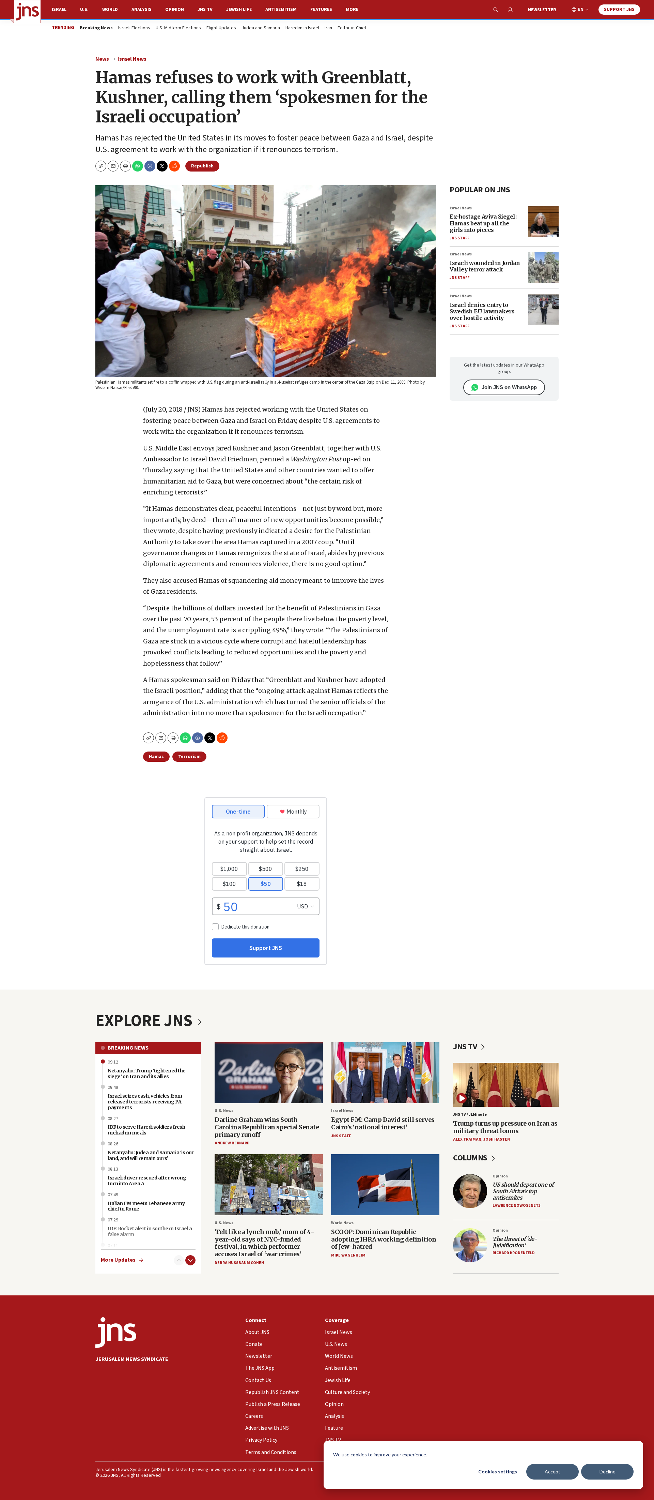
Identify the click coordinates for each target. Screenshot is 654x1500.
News (102, 59)
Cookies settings (497, 1471)
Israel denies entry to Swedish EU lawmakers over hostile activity (482, 311)
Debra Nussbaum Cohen (239, 1263)
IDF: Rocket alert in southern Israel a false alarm (150, 1231)
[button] (125, 166)
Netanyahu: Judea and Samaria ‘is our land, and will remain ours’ (151, 1155)
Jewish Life (239, 9)
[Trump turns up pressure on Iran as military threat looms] (506, 1085)
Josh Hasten (496, 1139)
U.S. (84, 9)
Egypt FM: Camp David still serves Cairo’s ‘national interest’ (383, 1123)
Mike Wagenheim (348, 1255)
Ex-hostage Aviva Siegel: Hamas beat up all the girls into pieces (483, 223)
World (110, 9)
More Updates (118, 1260)
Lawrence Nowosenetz (517, 1205)
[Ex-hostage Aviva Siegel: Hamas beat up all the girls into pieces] (543, 221)
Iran (328, 28)
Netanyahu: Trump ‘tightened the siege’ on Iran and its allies (147, 1074)
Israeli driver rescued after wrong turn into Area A (147, 1181)
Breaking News (128, 1048)
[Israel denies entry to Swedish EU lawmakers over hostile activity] (543, 309)
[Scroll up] (179, 1260)
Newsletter (542, 9)
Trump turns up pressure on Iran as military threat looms (505, 1127)
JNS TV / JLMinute (470, 1114)
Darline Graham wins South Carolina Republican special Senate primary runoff (267, 1127)
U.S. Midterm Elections (178, 28)
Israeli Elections (134, 28)
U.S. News (224, 1111)
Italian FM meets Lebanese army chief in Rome (146, 1206)
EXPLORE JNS (145, 1021)
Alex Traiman (467, 1139)
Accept (552, 1471)
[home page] (27, 11)
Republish (202, 166)
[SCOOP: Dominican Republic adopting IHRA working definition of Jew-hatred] (385, 1184)
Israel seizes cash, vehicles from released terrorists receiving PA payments (145, 1102)
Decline (608, 1471)
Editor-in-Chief (352, 28)
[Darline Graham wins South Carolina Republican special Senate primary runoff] (269, 1072)
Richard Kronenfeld (514, 1253)
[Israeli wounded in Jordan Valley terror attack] (543, 267)
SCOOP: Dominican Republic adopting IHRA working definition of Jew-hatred (383, 1239)
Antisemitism (281, 9)
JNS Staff (459, 238)
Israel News (132, 59)
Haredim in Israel (302, 28)
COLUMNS (471, 1158)
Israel (59, 9)
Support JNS (619, 9)
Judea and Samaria (261, 28)
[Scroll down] (190, 1260)
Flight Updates (221, 28)
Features (321, 9)
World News (342, 1223)
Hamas (156, 756)
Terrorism (189, 756)
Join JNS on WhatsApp (509, 387)
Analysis (141, 9)
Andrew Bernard (232, 1143)
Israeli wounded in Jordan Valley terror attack (485, 266)
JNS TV (205, 9)
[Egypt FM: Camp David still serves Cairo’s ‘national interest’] (385, 1072)
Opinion (174, 9)
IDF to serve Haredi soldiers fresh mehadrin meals (146, 1130)
